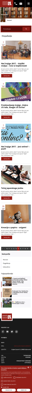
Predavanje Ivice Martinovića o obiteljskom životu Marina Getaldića (17, 292)
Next (30, 249)
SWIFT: (3, 362)
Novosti (5, 260)
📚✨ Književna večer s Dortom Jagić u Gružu (17, 303)
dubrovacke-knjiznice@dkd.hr (22, 346)
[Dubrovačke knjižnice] (7, 3)
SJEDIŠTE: (3, 349)
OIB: (2, 355)
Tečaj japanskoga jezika (12, 188)
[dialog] (16, 379)
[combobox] (28, 367)
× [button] (30, 367)
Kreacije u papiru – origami (13, 227)
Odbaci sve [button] (23, 390)
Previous (4, 249)
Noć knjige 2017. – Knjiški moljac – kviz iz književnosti (14, 64)
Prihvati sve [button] (9, 390)
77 (23, 249)
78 (25, 249)
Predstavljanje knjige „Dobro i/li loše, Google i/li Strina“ (14, 106)
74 (16, 249)
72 (11, 249)
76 (20, 249)
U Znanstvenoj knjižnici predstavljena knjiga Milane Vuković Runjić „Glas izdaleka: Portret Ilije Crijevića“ (17, 281)
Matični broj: (3, 358)
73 (13, 249)
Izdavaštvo (6, 267)
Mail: (2, 346)
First (2, 249)
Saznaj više (7, 76)
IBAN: (2, 361)
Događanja (6, 263)
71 (9, 249)
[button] (16, 387)
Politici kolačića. (15, 375)
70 (7, 249)
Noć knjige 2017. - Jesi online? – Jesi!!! (15, 147)
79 (27, 249)
